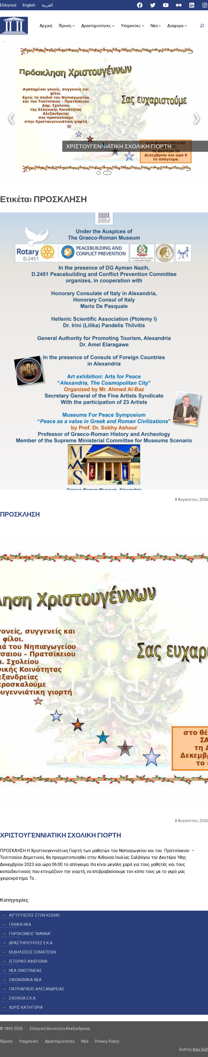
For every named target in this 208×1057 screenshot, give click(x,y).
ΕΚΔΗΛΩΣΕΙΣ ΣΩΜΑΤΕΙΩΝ (32, 952)
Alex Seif (200, 1049)
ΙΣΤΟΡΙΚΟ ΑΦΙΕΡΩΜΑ (28, 961)
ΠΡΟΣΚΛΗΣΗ (20, 514)
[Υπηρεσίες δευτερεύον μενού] (143, 25)
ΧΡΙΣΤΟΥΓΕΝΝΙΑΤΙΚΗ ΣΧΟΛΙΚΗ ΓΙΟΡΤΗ (118, 146)
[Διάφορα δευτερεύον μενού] (185, 25)
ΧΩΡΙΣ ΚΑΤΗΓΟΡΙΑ (26, 1007)
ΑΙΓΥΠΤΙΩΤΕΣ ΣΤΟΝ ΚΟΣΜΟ (34, 915)
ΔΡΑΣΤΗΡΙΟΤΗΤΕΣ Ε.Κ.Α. (31, 942)
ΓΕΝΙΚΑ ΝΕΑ (20, 924)
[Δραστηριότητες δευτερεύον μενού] (113, 25)
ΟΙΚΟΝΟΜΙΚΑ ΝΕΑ (25, 979)
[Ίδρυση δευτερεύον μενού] (73, 25)
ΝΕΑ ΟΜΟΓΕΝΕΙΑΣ (25, 970)
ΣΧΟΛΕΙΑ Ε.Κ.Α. (22, 998)
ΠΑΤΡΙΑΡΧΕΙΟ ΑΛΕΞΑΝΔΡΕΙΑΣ (36, 989)
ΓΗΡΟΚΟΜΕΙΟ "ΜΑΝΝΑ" (30, 933)
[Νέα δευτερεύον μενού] (159, 25)
